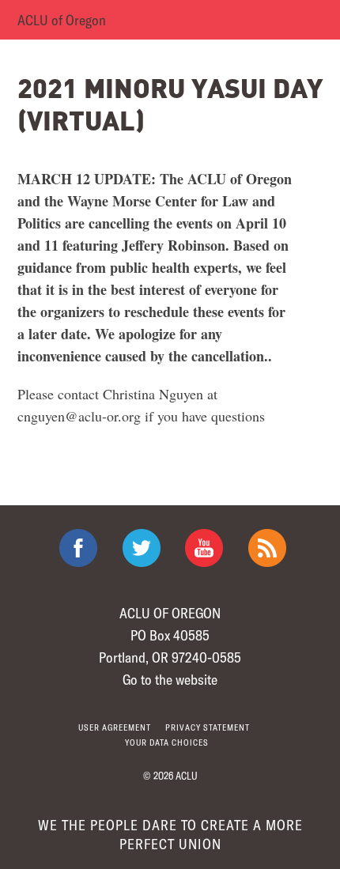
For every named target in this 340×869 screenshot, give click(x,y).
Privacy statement (207, 727)
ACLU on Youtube (204, 548)
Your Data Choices (167, 742)
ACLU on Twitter (142, 548)
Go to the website (170, 679)
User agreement (114, 727)
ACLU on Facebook (78, 548)
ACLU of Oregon (61, 19)
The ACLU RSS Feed (267, 548)
